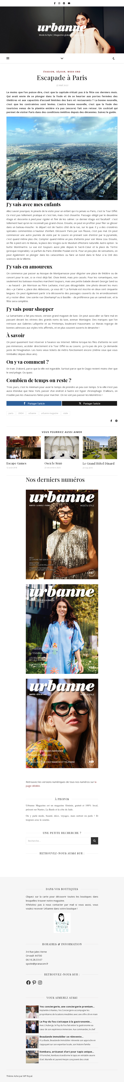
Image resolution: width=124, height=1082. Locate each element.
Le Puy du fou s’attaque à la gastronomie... (66, 1021)
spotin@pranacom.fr (37, 963)
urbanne (32, 413)
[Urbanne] (62, 27)
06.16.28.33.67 (34, 959)
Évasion (48, 71)
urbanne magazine (49, 413)
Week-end (74, 71)
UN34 (20, 413)
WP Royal (27, 1076)
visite (65, 413)
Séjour (61, 71)
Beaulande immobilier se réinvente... (61, 1036)
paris (11, 413)
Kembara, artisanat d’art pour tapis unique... (67, 1051)
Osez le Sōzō (53, 463)
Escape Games (16, 463)
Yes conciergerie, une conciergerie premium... (67, 1006)
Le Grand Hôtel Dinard (99, 463)
